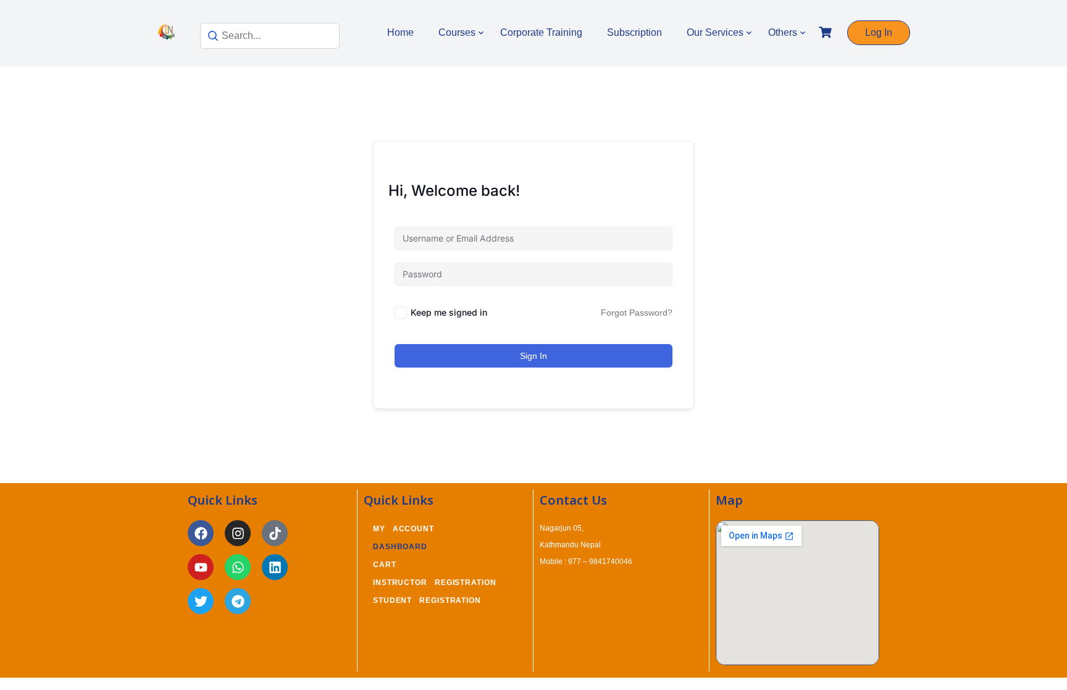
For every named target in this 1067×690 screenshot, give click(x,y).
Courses (456, 32)
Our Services (715, 32)
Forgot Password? (636, 313)
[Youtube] (201, 567)
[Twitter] (201, 601)
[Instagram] (238, 533)
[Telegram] (238, 601)
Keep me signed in (449, 312)
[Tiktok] (275, 533)
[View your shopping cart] (827, 32)
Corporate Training (541, 32)
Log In (878, 32)
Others (782, 32)
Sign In (533, 356)
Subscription (634, 32)
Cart (384, 564)
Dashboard (400, 546)
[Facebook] (201, 533)
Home (400, 32)
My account (403, 528)
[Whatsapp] (238, 567)
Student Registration (427, 600)
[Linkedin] (275, 567)
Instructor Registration (434, 582)
